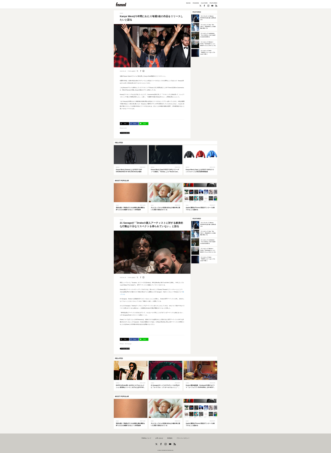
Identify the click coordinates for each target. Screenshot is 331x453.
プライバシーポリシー (183, 438)
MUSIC (188, 3)
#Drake (122, 343)
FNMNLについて (146, 438)
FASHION (196, 3)
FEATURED (213, 3)
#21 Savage (128, 343)
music (121, 13)
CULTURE (204, 3)
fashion (117, 167)
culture (152, 382)
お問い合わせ (159, 438)
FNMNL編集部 (132, 71)
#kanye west (123, 128)
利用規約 (169, 438)
